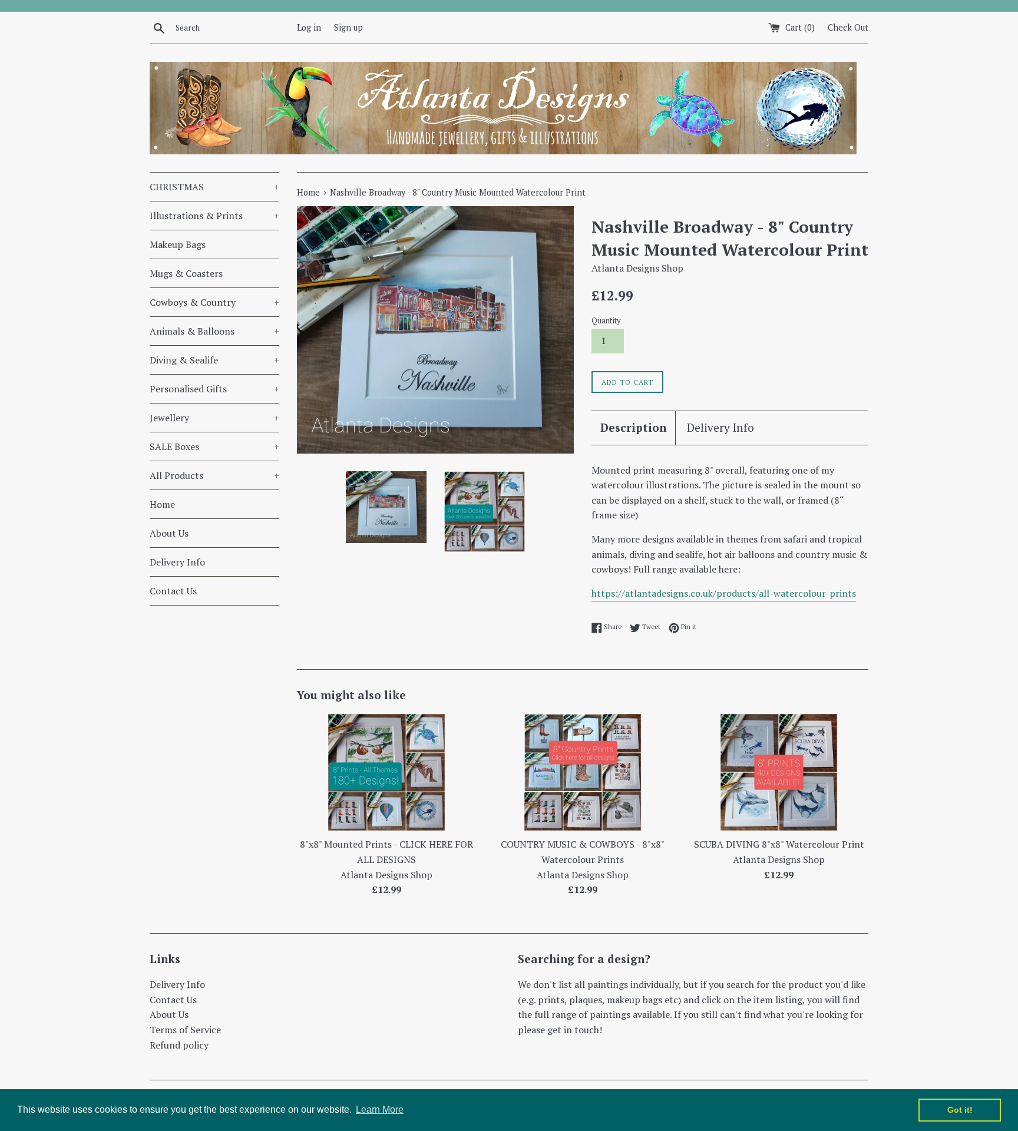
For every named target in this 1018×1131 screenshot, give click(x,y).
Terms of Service (185, 1029)
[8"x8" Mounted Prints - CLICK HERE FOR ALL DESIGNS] (386, 772)
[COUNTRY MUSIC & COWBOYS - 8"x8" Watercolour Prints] (583, 772)
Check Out (848, 27)
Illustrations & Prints (214, 215)
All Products (214, 475)
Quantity (605, 321)
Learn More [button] (380, 1109)
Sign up (348, 27)
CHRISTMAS (214, 186)
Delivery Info (177, 561)
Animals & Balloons (214, 331)
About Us (169, 533)
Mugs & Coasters (186, 273)
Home (162, 504)
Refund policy (179, 1045)
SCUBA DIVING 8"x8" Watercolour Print (779, 844)
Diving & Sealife (214, 359)
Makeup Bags (178, 244)
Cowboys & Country (214, 302)
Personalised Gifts (214, 388)
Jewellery (214, 417)
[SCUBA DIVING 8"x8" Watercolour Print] (779, 772)
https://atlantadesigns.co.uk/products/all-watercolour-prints (723, 593)
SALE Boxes (214, 446)
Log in (309, 27)
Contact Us (173, 590)
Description (633, 427)
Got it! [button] (960, 1110)
